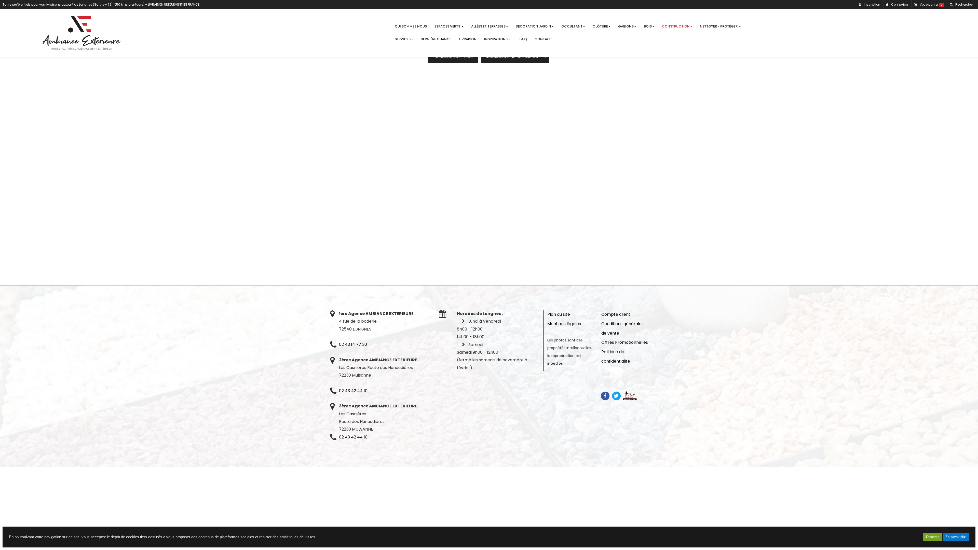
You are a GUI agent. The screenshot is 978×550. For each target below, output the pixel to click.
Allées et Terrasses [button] (488, 26)
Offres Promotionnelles (624, 342)
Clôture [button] (600, 26)
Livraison (468, 39)
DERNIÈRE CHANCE (436, 39)
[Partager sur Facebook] (605, 395)
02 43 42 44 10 (353, 391)
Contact (543, 39)
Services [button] (403, 39)
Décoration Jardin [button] (533, 26)
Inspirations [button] (496, 39)
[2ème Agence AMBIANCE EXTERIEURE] (81, 32)
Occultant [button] (571, 26)
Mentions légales (564, 324)
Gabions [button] (626, 26)
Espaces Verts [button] (447, 26)
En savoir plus (956, 537)
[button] (961, 4)
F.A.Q (523, 39)
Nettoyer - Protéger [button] (719, 26)
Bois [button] (648, 26)
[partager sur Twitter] (616, 395)
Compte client (615, 314)
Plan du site (558, 314)
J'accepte (932, 537)
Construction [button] (676, 26)
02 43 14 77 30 (353, 344)
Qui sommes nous (411, 26)
